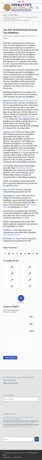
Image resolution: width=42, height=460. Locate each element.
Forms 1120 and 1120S (27, 100)
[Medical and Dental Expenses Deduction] (30, 273)
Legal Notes (17, 36)
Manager (5, 38)
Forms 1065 (25, 150)
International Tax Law (31, 17)
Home (13, 17)
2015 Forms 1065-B (24, 168)
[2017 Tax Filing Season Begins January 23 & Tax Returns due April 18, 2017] (30, 280)
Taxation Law (20, 17)
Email (31, 324)
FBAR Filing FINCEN (10, 383)
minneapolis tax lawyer (10, 18)
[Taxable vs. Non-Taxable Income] (12, 280)
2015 (18, 150)
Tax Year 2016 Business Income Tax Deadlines (20, 31)
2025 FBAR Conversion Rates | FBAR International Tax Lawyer (19, 423)
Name (31, 316)
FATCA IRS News (9, 380)
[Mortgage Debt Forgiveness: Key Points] (12, 273)
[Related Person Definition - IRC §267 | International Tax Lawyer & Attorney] (30, 286)
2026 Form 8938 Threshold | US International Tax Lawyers (18, 426)
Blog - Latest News (10, 15)
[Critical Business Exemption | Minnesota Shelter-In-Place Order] (12, 286)
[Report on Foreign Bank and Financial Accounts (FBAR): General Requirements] (30, 267)
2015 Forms (22, 117)
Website (32, 331)
